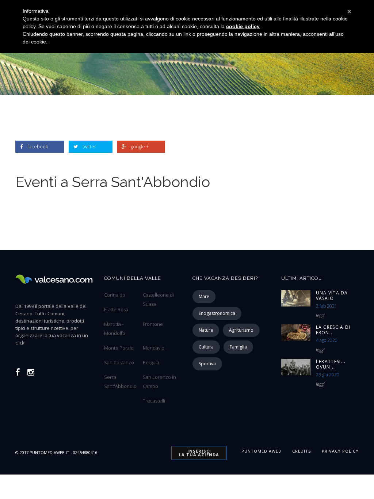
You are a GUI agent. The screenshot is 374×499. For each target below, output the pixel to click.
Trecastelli (154, 400)
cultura (206, 347)
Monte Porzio (119, 347)
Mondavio (153, 347)
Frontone (153, 324)
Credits (301, 451)
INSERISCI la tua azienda (199, 452)
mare (204, 296)
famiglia (238, 347)
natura (206, 330)
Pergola (151, 362)
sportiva (207, 364)
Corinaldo (114, 295)
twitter (89, 146)
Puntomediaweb (261, 451)
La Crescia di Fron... (333, 329)
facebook (37, 146)
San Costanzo (119, 362)
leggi (320, 315)
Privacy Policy (340, 451)
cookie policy (243, 26)
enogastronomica (217, 313)
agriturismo (241, 330)
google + (140, 146)
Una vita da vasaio (332, 295)
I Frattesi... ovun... (331, 364)
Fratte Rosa (116, 309)
